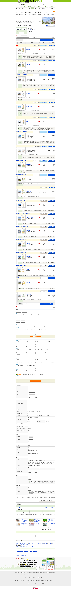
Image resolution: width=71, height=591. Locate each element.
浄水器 (47, 349)
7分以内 (32, 329)
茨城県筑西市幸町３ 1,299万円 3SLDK (21, 131)
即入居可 (28, 359)
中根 (38, 543)
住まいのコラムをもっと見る (47, 529)
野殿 (50, 543)
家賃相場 (31, 551)
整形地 (37, 346)
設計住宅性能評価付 (29, 362)
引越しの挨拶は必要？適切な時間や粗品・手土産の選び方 (51, 524)
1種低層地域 (18, 346)
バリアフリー (38, 359)
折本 (26, 546)
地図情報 (51, 580)
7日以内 (37, 374)
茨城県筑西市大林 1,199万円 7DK (21, 160)
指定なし (18, 329)
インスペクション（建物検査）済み (50, 362)
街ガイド (39, 580)
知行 (27, 543)
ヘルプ (33, 583)
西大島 (44, 543)
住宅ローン (42, 577)
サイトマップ (39, 583)
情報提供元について (18, 555)
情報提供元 (46, 572)
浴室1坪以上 (18, 354)
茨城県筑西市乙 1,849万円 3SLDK (21, 265)
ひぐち (28, 546)
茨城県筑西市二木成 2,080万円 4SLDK (21, 74)
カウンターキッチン (19, 349)
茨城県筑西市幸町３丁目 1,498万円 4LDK (22, 226)
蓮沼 (52, 543)
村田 (27, 544)
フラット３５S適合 (29, 368)
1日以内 (29, 374)
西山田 (49, 543)
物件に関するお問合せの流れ (41, 572)
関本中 (20, 543)
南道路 (28, 346)
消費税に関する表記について (31, 574)
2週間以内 (41, 374)
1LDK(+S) (33, 314)
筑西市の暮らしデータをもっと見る (47, 500)
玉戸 (26, 543)
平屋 (17, 344)
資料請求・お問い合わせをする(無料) (47, 303)
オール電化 (18, 353)
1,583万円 (52, 507)
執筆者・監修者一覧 (47, 580)
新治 (21, 546)
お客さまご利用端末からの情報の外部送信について (32, 572)
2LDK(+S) (48, 314)
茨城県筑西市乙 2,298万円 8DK (20, 277)
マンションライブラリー (20, 551)
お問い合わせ (36, 583)
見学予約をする (44, 45)
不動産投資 (39, 577)
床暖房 (28, 353)
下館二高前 (23, 546)
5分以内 (27, 329)
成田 (40, 543)
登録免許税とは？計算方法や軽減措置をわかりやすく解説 (51, 520)
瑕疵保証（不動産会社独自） (20, 365)
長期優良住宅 (48, 368)
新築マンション (22, 577)
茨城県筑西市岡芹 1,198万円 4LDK (21, 239)
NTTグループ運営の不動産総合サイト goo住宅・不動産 (22, 2)
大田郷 (32, 546)
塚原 (29, 543)
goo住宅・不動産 (17, 572)
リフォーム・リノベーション (50, 359)
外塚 (34, 543)
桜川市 (34, 29)
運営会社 (43, 583)
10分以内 (36, 329)
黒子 (30, 546)
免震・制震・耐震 (19, 362)
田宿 (24, 543)
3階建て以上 (38, 344)
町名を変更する (24, 29)
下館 (19, 546)
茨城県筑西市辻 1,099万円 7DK (20, 60)
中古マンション (27, 577)
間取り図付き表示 (35, 37)
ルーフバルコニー (39, 353)
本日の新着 (24, 374)
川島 (16, 546)
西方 (46, 543)
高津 (22, 543)
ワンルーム (18, 314)
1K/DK (25, 314)
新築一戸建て (30, 577)
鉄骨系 (28, 341)
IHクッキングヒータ (39, 349)
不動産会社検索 (26, 551)
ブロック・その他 (48, 341)
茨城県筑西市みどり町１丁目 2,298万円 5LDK (23, 213)
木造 (37, 341)
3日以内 (33, 374)
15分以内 (41, 329)
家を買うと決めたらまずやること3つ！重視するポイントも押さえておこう (24, 520)
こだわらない (19, 374)
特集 (21, 580)
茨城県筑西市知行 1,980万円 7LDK (21, 174)
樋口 (16, 544)
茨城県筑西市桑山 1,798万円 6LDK (21, 252)
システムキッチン (29, 349)
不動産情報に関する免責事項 (24, 555)
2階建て (28, 344)
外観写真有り (28, 370)
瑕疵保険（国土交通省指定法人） (31, 365)
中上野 (36, 543)
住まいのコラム (42, 580)
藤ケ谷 (19, 544)
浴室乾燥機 (47, 353)
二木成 (42, 543)
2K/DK (40, 314)
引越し (23, 580)
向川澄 (25, 544)
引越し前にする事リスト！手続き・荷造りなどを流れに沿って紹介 (37, 524)
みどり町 (22, 544)
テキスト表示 (22, 37)
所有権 (18, 359)
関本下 (18, 543)
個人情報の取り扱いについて (24, 574)
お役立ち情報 (16, 580)
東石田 (54, 543)
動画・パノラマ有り (39, 370)
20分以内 (46, 329)
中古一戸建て (34, 577)
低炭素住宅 (38, 368)
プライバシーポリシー (29, 583)
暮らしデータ (35, 551)
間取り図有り (18, 370)
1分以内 (23, 329)
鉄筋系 (18, 341)
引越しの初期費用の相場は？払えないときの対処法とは (24, 524)
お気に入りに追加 (36, 45)
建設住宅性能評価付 (39, 362)
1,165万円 (45, 507)
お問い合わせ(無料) (51, 45)
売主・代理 (18, 368)
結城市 (31, 29)
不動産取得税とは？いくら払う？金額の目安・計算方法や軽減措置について (37, 520)
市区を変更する (19, 29)
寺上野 (32, 543)
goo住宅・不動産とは (23, 572)
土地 (36, 577)
